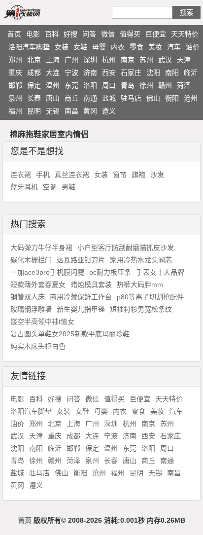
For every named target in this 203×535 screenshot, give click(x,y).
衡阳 (172, 98)
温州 (53, 85)
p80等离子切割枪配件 (150, 297)
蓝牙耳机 (24, 187)
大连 (53, 72)
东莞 (71, 85)
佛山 (153, 98)
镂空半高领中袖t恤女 (42, 321)
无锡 (53, 111)
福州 (15, 111)
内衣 (118, 47)
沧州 (191, 98)
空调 (50, 187)
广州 (71, 60)
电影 (33, 34)
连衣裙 (20, 174)
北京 (34, 60)
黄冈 (90, 111)
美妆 (155, 47)
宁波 (71, 72)
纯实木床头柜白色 (38, 346)
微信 (108, 34)
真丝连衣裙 (72, 174)
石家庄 (131, 72)
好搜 (70, 34)
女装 (61, 47)
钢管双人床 (27, 297)
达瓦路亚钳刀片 (81, 260)
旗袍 (138, 174)
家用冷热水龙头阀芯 (141, 260)
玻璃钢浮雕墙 (31, 309)
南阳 (172, 72)
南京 (128, 60)
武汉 (165, 60)
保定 (34, 85)
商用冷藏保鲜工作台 (81, 297)
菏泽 (184, 85)
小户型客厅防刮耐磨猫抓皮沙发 (125, 247)
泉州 (15, 98)
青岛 (128, 85)
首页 (14, 34)
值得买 (130, 34)
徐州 (146, 85)
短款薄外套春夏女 (38, 284)
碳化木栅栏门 (31, 260)
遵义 (109, 111)
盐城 (109, 98)
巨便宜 (155, 34)
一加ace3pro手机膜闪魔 (47, 272)
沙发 (157, 174)
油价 (193, 47)
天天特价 (185, 34)
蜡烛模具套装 (91, 284)
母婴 (99, 47)
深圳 (90, 60)
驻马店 (131, 98)
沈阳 (153, 72)
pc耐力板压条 (110, 272)
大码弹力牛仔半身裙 (41, 247)
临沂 (191, 72)
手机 (43, 174)
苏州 (146, 60)
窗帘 (120, 174)
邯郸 (15, 85)
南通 (90, 98)
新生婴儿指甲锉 (81, 309)
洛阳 (90, 85)
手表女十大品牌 (160, 272)
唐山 (53, 98)
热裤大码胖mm (140, 284)
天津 (184, 60)
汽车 (174, 47)
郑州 (15, 60)
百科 (52, 34)
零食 (136, 47)
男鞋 (68, 187)
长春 (34, 98)
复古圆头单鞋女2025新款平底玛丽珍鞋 (70, 334)
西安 (109, 72)
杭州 (109, 60)
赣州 (165, 85)
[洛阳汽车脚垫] (33, 12)
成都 (34, 72)
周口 (109, 85)
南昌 (71, 111)
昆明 (34, 111)
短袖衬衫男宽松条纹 (141, 309)
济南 (90, 72)
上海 (53, 60)
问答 (89, 34)
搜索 (187, 12)
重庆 (15, 72)
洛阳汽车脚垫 (29, 47)
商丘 (71, 98)
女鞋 (80, 47)
